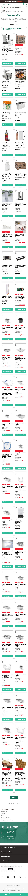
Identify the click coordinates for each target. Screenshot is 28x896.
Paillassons (4, 811)
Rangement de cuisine (7, 819)
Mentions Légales (20, 890)
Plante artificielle (5, 817)
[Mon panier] (26, 4)
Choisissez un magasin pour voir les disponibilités (13, 29)
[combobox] (14, 7)
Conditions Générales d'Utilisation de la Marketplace (13, 888)
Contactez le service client (8, 866)
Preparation (4, 815)
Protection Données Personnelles (9, 890)
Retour (3, 10)
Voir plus (14, 797)
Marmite (3, 813)
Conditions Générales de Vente (13, 885)
